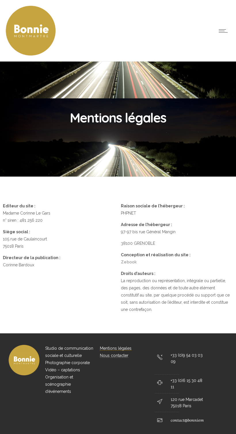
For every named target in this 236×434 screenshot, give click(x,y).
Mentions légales (116, 348)
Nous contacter (114, 355)
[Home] (31, 54)
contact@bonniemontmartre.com (201, 420)
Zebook (129, 262)
